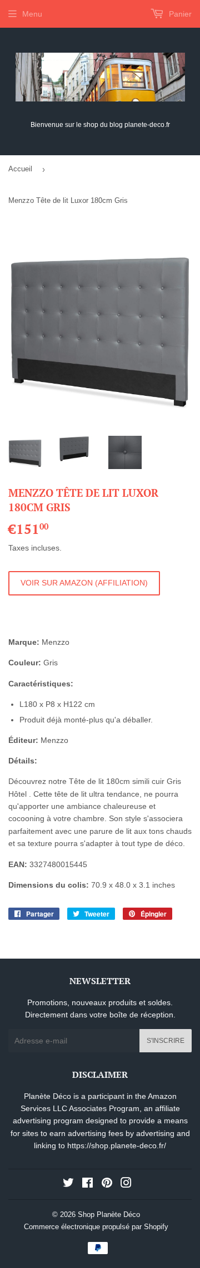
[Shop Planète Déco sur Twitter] (68, 1184)
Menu (32, 13)
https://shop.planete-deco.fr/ (116, 1145)
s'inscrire (165, 1041)
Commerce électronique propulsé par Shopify (96, 1227)
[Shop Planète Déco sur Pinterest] (107, 1184)
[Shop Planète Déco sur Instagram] (126, 1184)
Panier (179, 13)
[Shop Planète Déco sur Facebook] (87, 1184)
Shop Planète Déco (109, 1214)
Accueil (20, 169)
